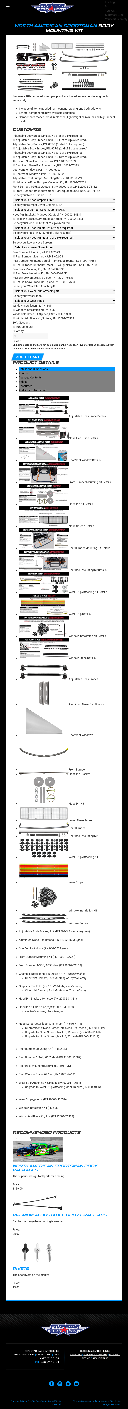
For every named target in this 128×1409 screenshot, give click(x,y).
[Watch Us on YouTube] (76, 1383)
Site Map (114, 1354)
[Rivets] (64, 1253)
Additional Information (32, 390)
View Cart (111, 23)
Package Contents (30, 377)
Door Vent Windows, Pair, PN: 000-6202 (40, 174)
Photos (23, 373)
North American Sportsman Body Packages (55, 1168)
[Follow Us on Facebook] (51, 1383)
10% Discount (24, 326)
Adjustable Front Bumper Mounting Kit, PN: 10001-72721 (51, 182)
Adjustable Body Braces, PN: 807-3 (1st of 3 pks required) (51, 140)
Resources (25, 386)
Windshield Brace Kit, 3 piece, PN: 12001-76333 (45, 318)
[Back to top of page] (121, 1401)
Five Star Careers (95, 1354)
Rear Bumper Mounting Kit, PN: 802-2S (39, 256)
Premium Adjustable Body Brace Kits (60, 1215)
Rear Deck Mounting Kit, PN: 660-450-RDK (41, 273)
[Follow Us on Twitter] (68, 1383)
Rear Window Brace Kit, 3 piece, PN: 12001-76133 (46, 282)
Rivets (21, 1269)
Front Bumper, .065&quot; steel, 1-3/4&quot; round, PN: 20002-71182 (58, 190)
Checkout (111, 27)
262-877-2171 (50, 1362)
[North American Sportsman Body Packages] (64, 1150)
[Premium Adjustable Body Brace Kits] (64, 1203)
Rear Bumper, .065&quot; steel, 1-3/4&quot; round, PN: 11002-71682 (57, 265)
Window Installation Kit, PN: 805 (35, 309)
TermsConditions (95, 1358)
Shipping (76, 1354)
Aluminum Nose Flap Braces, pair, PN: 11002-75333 (47, 165)
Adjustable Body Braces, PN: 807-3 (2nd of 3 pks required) (51, 148)
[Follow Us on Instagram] (59, 1383)
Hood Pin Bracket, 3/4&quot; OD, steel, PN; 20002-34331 (50, 218)
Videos (23, 381)
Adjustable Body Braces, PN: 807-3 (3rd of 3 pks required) (51, 157)
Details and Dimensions (33, 369)
